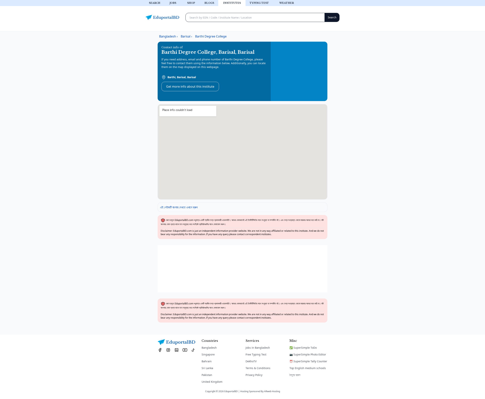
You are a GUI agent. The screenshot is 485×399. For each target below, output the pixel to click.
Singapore (208, 354)
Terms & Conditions (258, 368)
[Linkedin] (176, 349)
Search (154, 3)
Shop (191, 3)
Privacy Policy (254, 375)
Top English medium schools (307, 368)
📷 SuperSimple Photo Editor (307, 354)
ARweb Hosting (272, 391)
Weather (286, 3)
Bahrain (207, 361)
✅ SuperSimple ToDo (303, 347)
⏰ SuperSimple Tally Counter (308, 361)
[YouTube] (185, 349)
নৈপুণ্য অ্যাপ (294, 375)
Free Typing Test (256, 354)
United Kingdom (212, 381)
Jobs (173, 3)
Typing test (259, 3)
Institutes (232, 3)
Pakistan (207, 375)
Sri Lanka (207, 368)
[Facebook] (160, 349)
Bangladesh (209, 347)
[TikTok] (193, 349)
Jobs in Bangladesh (258, 347)
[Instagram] (168, 349)
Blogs (209, 3)
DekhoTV (251, 361)
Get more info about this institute (190, 86)
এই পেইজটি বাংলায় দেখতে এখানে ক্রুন (179, 207)
